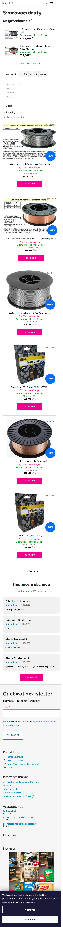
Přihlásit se (13, 735)
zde (33, 902)
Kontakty (7, 785)
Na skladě (13, 84)
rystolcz (11, 767)
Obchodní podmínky (12, 792)
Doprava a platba (11, 789)
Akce (11, 88)
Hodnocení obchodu (31, 584)
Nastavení (30, 909)
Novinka (12, 92)
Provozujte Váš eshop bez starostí (20, 824)
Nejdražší (33, 74)
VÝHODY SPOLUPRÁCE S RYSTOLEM (21, 817)
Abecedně (43, 74)
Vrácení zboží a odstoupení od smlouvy (21, 782)
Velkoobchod (9, 811)
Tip (10, 97)
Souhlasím (30, 919)
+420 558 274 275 (15, 760)
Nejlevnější (23, 74)
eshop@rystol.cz (15, 756)
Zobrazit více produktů (30, 63)
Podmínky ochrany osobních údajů (18, 796)
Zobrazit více (31, 677)
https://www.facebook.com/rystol (23, 764)
